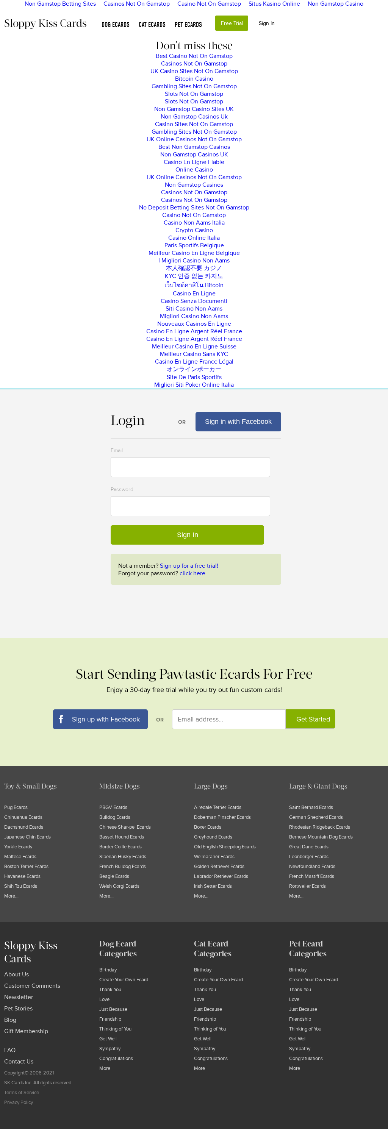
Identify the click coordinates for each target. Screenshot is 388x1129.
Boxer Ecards (207, 827)
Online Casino (194, 169)
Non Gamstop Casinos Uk (194, 116)
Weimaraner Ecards (214, 857)
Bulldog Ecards (114, 817)
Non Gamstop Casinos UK (194, 154)
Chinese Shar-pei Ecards (125, 827)
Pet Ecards (188, 25)
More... (11, 896)
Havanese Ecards (22, 876)
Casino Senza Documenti (194, 301)
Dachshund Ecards (23, 827)
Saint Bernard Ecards (311, 807)
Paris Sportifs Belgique (194, 245)
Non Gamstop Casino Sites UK (194, 109)
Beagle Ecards (114, 876)
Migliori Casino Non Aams (194, 316)
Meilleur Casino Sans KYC (194, 354)
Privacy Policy (18, 1102)
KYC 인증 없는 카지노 (194, 276)
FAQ (10, 1050)
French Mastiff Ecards (311, 876)
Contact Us (18, 1061)
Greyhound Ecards (213, 837)
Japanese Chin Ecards (27, 837)
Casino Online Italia (194, 238)
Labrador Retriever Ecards (221, 876)
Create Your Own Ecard (123, 980)
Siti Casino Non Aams (194, 308)
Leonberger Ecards (309, 857)
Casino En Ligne (194, 293)
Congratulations (116, 1059)
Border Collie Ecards (120, 847)
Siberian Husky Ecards (122, 857)
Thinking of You (115, 1029)
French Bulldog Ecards (122, 867)
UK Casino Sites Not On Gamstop (194, 71)
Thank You (110, 990)
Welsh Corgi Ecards (119, 886)
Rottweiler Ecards (307, 886)
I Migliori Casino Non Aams (194, 260)
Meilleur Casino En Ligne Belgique (194, 253)
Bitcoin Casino (194, 79)
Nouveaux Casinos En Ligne (194, 324)
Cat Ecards (152, 25)
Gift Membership (26, 1031)
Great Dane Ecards (309, 847)
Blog (10, 1020)
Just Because (113, 1009)
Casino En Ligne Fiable (194, 162)
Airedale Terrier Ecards (217, 807)
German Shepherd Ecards (316, 817)
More (104, 1068)
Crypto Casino (194, 230)
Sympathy (109, 1049)
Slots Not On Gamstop (194, 94)
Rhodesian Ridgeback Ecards (319, 827)
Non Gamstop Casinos (194, 185)
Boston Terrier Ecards (26, 867)
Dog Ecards (116, 25)
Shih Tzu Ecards (20, 886)
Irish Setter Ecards (213, 886)
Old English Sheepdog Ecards (225, 847)
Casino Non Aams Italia (194, 222)
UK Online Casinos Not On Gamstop (194, 139)
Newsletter (18, 997)
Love (104, 999)
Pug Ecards (16, 807)
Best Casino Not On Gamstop (194, 56)
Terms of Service (21, 1093)
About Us (16, 974)
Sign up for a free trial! (189, 566)
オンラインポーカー (194, 369)
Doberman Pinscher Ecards (222, 817)
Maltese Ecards (20, 857)
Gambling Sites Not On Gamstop (194, 86)
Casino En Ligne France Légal (194, 361)
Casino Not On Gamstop (194, 215)
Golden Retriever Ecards (219, 867)
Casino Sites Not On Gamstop (194, 124)
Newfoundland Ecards (312, 867)
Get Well (108, 1039)
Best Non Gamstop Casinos (194, 147)
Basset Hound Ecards (121, 837)
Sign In (267, 23)
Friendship (110, 1019)
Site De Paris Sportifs (194, 377)
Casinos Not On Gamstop (194, 63)
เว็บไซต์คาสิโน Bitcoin (194, 285)
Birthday (108, 970)
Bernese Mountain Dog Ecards (321, 837)
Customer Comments (32, 986)
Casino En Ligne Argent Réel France (194, 331)
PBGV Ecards (113, 807)
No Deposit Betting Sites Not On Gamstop (194, 207)
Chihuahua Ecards (23, 817)
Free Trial (232, 23)
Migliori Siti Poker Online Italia (194, 385)
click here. (193, 573)
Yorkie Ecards (18, 847)
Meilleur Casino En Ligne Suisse (194, 346)
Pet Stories (18, 1008)
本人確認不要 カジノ (194, 268)
